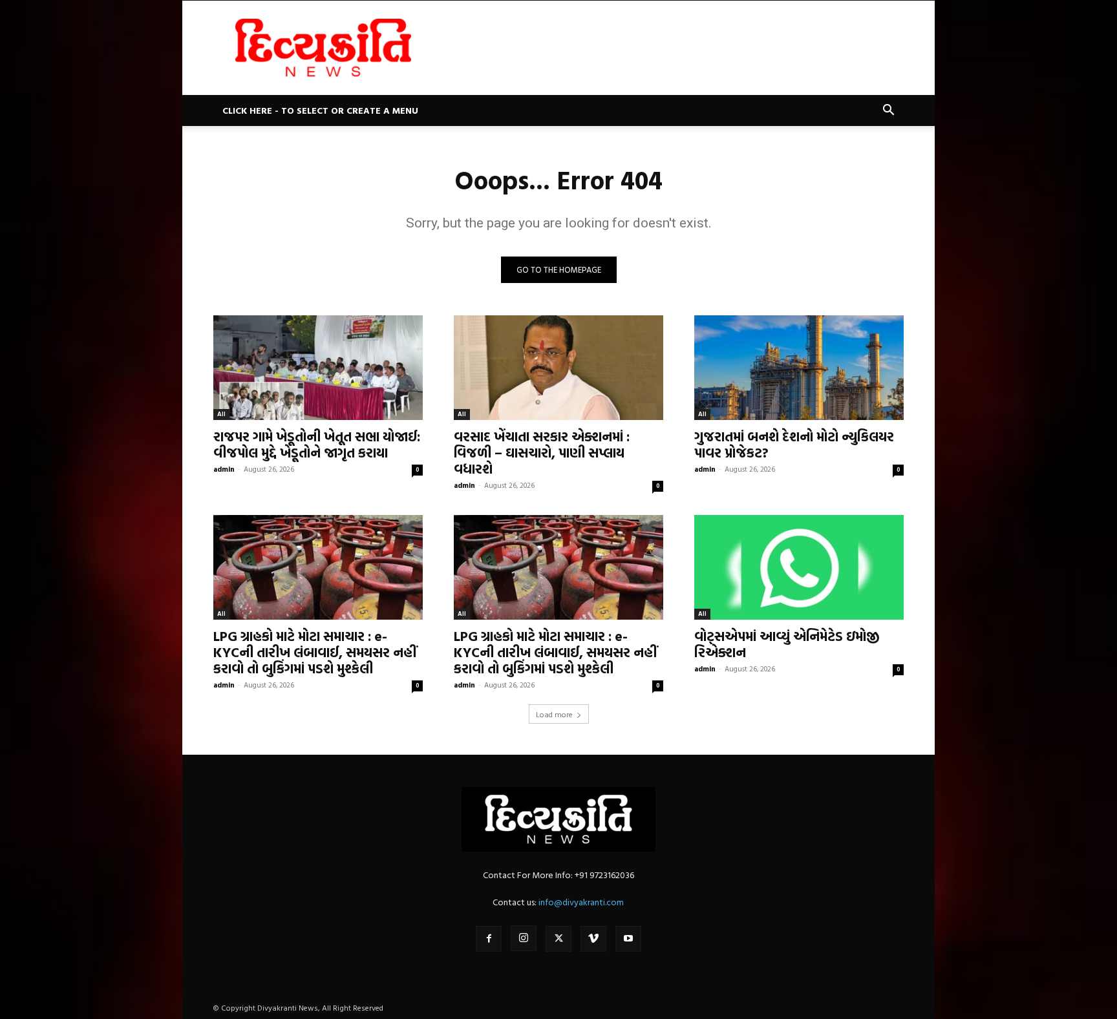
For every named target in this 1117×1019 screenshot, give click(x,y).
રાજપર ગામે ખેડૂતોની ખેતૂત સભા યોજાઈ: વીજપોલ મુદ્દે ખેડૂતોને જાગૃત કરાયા (316, 444)
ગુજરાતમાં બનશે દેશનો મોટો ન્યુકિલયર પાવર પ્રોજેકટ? (794, 444)
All (221, 414)
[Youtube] (628, 939)
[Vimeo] (593, 939)
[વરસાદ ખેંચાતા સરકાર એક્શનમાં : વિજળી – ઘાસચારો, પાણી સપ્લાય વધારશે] (558, 367)
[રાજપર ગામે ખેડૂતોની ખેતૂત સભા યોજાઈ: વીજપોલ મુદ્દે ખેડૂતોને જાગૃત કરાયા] (318, 367)
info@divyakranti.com (581, 902)
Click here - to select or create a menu (320, 110)
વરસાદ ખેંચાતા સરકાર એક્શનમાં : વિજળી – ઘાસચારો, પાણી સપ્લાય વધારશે (542, 452)
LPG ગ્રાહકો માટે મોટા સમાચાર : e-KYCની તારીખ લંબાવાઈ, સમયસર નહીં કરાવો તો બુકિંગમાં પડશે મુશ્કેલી (314, 651)
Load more (554, 714)
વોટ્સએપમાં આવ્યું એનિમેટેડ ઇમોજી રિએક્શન (787, 643)
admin (224, 469)
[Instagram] (524, 938)
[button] (888, 111)
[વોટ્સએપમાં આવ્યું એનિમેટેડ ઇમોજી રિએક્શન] (799, 567)
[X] (558, 939)
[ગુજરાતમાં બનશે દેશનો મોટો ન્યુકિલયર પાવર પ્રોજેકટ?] (799, 367)
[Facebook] (489, 939)
